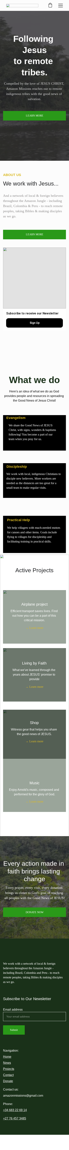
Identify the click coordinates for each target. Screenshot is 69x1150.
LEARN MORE (34, 115)
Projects (8, 1068)
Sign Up (34, 322)
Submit (14, 1030)
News (7, 1062)
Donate (8, 1081)
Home (7, 1056)
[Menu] (60, 5)
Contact (8, 1075)
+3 (5, 1110)
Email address (13, 1009)
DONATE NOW (35, 912)
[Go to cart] (50, 5)
